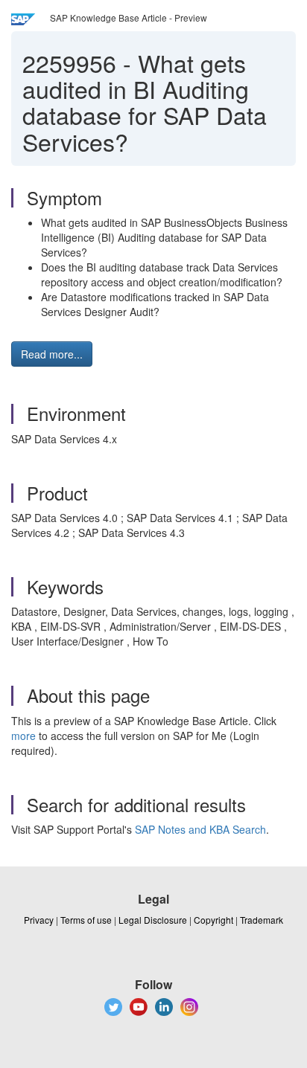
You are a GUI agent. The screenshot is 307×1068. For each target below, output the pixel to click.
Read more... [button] (52, 354)
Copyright (213, 919)
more (23, 735)
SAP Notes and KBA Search (200, 829)
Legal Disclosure (152, 919)
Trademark (261, 919)
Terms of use (86, 919)
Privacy (39, 919)
